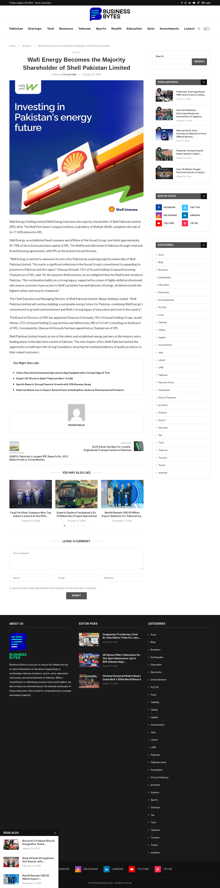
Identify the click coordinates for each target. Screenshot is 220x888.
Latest (189, 28)
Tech (50, 28)
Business (66, 28)
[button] (14, 503)
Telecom (84, 28)
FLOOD (162, 307)
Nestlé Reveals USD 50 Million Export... (35, 877)
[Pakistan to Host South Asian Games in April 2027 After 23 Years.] (164, 155)
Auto (151, 28)
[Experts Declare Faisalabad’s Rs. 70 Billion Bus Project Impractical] (76, 494)
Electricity (163, 292)
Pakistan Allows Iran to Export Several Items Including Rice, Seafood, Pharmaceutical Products (70, 389)
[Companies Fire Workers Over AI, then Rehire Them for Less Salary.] (89, 639)
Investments (169, 28)
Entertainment (166, 299)
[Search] (199, 29)
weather (162, 472)
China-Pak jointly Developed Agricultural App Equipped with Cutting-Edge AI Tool (63, 372)
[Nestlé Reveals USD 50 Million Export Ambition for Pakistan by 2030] (122, 494)
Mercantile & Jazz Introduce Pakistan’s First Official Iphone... (191, 133)
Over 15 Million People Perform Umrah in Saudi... (191, 171)
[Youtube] (194, 3)
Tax (160, 435)
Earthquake (164, 277)
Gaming (162, 322)
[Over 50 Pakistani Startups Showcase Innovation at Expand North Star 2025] (164, 114)
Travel (161, 465)
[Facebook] (181, 3)
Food (161, 314)
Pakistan (16, 28)
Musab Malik (69, 74)
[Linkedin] (190, 3)
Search (159, 56)
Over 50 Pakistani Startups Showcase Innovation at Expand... (189, 113)
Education (134, 28)
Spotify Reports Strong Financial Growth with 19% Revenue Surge (53, 384)
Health (116, 28)
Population (164, 389)
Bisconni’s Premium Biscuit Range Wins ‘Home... (38, 842)
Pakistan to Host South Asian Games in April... (189, 152)
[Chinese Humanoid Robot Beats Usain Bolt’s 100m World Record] (89, 681)
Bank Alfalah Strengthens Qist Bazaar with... (38, 860)
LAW (160, 367)
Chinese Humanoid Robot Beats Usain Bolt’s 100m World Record (122, 678)
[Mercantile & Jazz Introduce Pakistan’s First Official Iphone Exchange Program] (164, 135)
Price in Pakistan (167, 397)
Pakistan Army (166, 382)
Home (12, 45)
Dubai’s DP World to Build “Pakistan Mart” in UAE (44, 378)
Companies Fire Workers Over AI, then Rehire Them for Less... (121, 636)
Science (162, 412)
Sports (101, 28)
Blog (160, 262)
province (163, 404)
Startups (35, 28)
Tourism (162, 457)
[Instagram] (185, 3)
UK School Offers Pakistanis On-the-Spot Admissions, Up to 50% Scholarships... (122, 658)
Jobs (160, 352)
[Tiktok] (198, 3)
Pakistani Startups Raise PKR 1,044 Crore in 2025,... (191, 93)
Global (161, 329)
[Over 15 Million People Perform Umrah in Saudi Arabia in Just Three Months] (164, 173)
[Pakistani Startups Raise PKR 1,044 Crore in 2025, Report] (164, 96)
